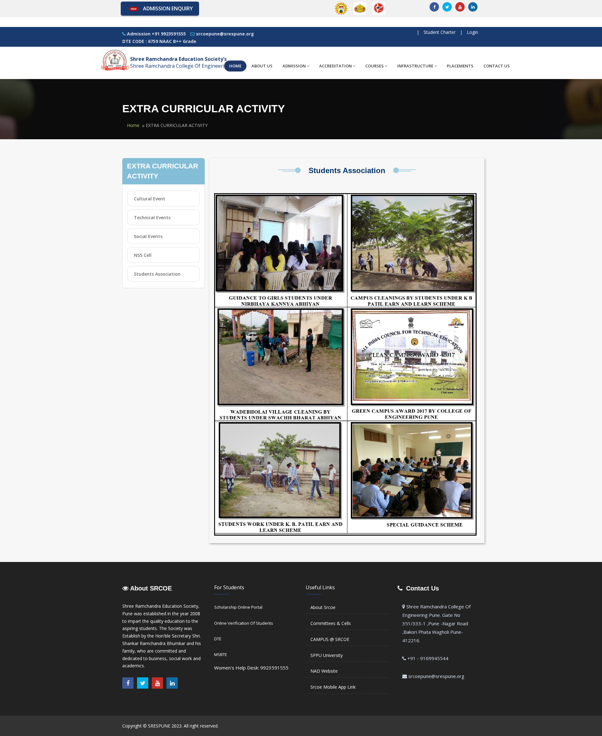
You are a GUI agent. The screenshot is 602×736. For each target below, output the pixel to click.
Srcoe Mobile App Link (333, 687)
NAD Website (324, 671)
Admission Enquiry (168, 8)
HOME (235, 66)
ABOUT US (261, 66)
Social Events (148, 236)
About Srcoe (322, 607)
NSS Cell (142, 255)
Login (472, 32)
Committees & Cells (330, 623)
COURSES (374, 66)
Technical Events (152, 217)
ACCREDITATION (335, 66)
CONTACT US (496, 66)
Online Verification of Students (243, 623)
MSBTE (220, 654)
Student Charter (440, 32)
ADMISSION (294, 66)
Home (133, 125)
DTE (217, 639)
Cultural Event (149, 199)
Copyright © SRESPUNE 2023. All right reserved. (170, 726)
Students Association (157, 274)
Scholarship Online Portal (238, 607)
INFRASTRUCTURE (415, 66)
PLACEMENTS (460, 66)
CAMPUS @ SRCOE (329, 639)
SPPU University (326, 655)
